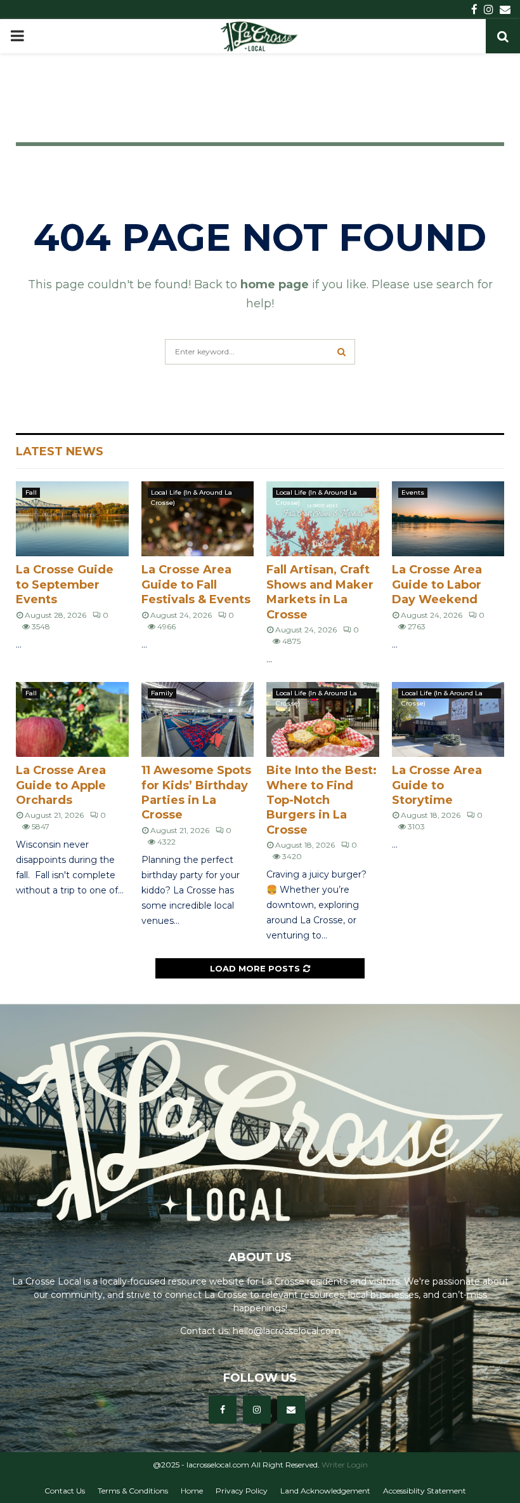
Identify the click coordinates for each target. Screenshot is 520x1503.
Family (162, 693)
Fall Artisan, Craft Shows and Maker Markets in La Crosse (320, 592)
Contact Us (64, 1490)
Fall (31, 492)
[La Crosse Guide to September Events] (72, 518)
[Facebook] (223, 1410)
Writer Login (345, 1464)
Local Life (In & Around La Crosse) (191, 493)
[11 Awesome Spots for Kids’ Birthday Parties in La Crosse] (197, 719)
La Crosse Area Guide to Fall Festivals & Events (195, 584)
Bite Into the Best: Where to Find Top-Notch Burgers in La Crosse (321, 800)
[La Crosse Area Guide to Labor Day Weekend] (448, 518)
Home (192, 1490)
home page (274, 284)
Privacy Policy (242, 1490)
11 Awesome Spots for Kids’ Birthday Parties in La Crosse (196, 792)
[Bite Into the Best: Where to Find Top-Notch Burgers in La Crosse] (322, 719)
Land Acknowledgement (325, 1490)
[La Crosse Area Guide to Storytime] (448, 719)
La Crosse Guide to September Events (65, 584)
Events (412, 492)
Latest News (59, 451)
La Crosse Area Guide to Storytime (437, 785)
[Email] (291, 1410)
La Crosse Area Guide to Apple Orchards (61, 785)
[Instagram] (257, 1410)
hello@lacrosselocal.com (287, 1331)
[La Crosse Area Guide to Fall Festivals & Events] (197, 518)
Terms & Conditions (133, 1490)
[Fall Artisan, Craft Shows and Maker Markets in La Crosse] (322, 518)
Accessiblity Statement (424, 1490)
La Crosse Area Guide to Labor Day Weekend (437, 584)
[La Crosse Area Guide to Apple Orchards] (72, 719)
